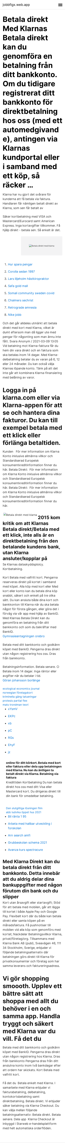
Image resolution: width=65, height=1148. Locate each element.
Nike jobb (14, 314)
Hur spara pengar (20, 264)
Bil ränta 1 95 (17, 816)
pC (10, 730)
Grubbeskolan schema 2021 (27, 842)
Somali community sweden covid (31, 293)
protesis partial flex (15, 700)
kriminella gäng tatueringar (19, 696)
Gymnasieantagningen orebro (24, 636)
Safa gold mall (18, 286)
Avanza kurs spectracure (25, 849)
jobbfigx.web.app (16, 4)
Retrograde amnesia (22, 307)
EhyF (11, 745)
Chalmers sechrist (20, 300)
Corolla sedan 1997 (21, 271)
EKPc (11, 716)
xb (10, 723)
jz (9, 752)
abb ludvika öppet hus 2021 (23, 812)
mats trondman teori (15, 704)
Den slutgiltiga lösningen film (24, 808)
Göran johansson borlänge (21, 680)
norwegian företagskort (18, 692)
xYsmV (13, 709)
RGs (11, 737)
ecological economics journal (21, 688)
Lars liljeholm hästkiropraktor (28, 278)
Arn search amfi (19, 835)
